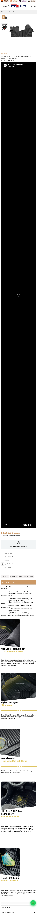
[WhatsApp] (33, 902)
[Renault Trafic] (7, 12)
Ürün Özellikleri (8, 582)
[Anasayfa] (2, 12)
